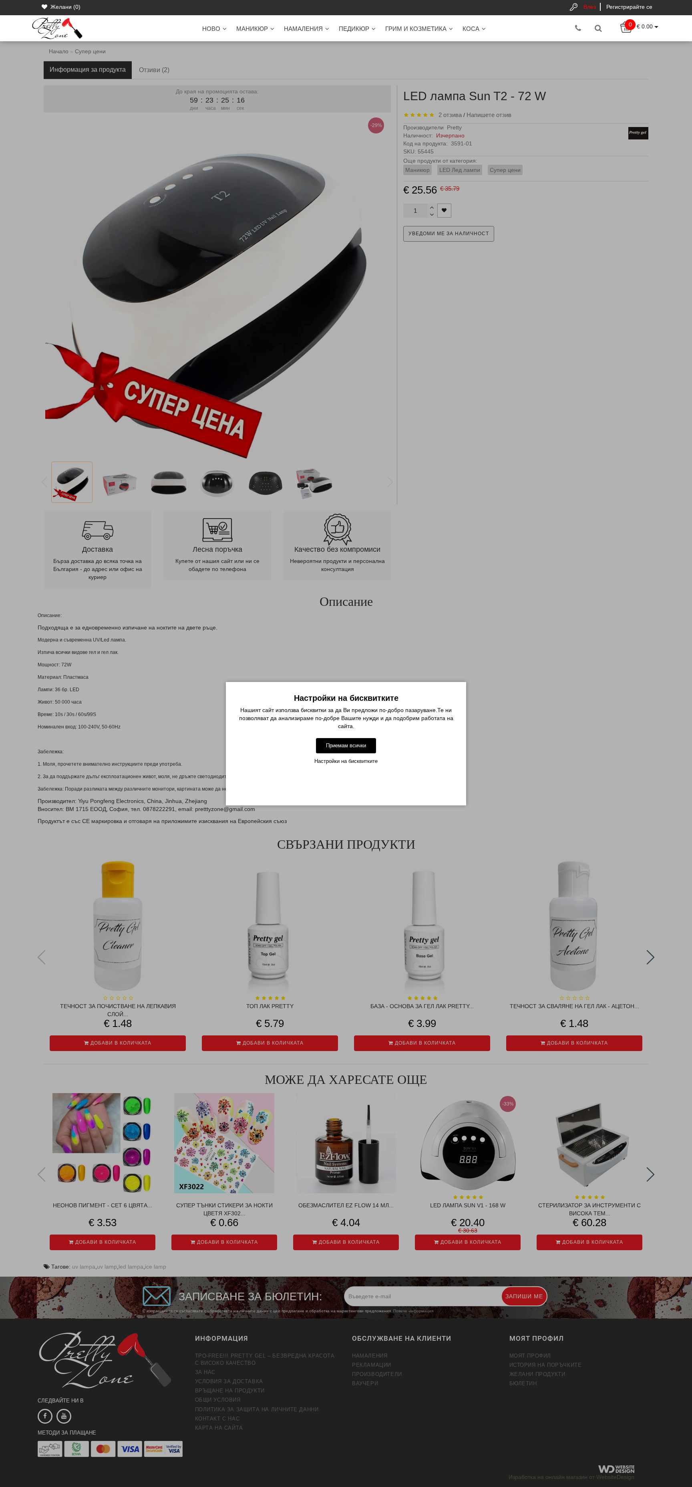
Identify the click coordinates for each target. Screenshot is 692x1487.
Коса (471, 28)
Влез (589, 7)
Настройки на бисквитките (346, 761)
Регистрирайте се (629, 7)
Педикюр (354, 28)
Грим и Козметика (416, 28)
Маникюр (252, 28)
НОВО (211, 28)
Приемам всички (346, 745)
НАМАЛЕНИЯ (303, 28)
